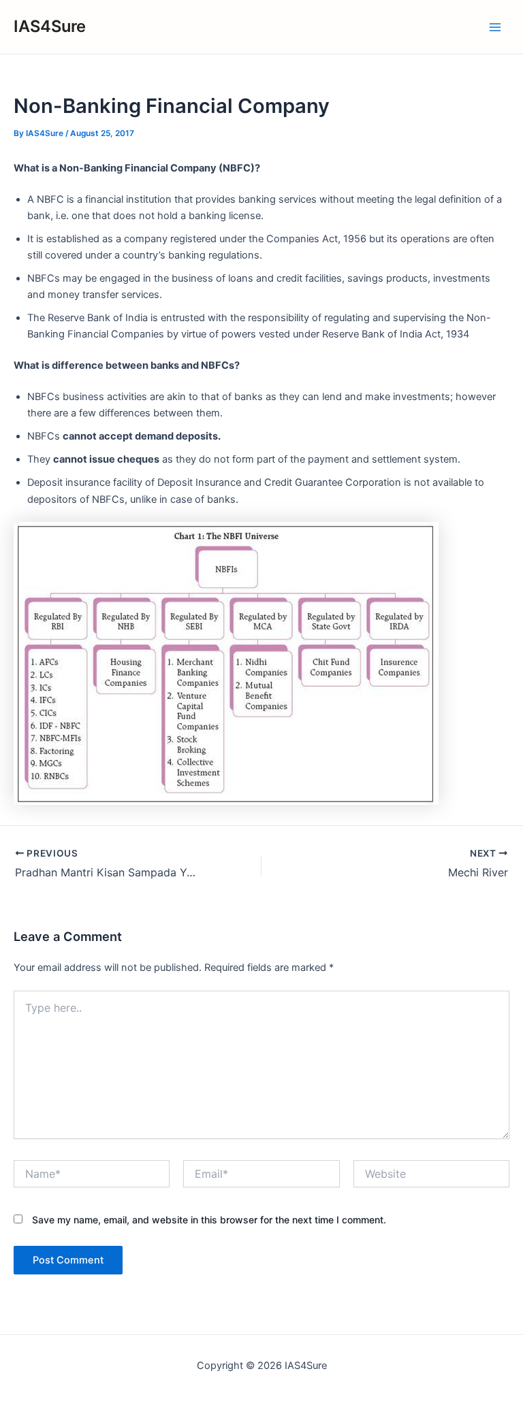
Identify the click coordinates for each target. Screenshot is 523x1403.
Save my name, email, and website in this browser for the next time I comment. (209, 1219)
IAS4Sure (50, 26)
